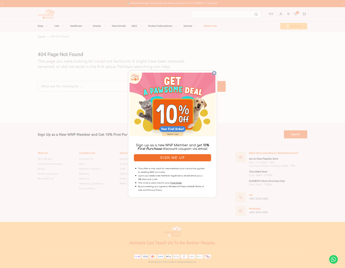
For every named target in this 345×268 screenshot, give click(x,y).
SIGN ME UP (172, 158)
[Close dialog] (214, 73)
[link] (172, 104)
